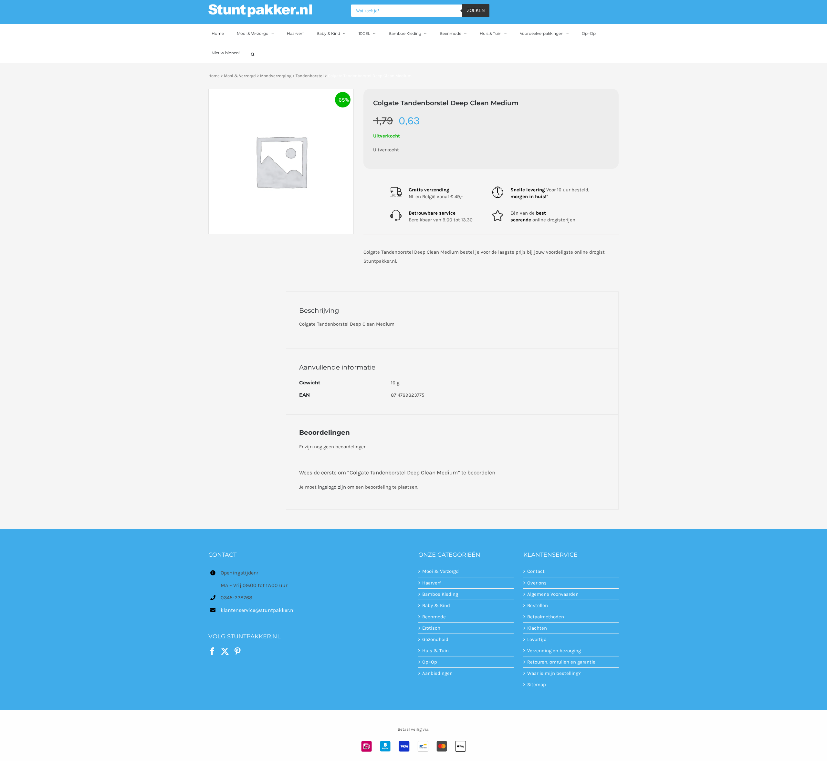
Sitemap (536, 684)
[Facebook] (212, 651)
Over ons (537, 583)
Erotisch (431, 628)
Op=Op (429, 662)
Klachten (537, 628)
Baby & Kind (436, 605)
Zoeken (476, 10)
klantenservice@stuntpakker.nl (258, 610)
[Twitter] (225, 651)
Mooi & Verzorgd (240, 75)
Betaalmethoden (545, 617)
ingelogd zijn (332, 487)
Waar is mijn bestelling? (554, 673)
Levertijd (537, 639)
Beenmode (434, 617)
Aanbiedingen (437, 673)
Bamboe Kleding (440, 594)
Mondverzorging (275, 75)
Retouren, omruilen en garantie (561, 662)
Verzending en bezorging (554, 651)
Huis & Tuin (435, 651)
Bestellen (537, 605)
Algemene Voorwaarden (553, 594)
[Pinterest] (237, 651)
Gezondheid (435, 639)
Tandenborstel (310, 75)
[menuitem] (221, 33)
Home (214, 75)
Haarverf (431, 583)
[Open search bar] (252, 53)
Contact (536, 571)
